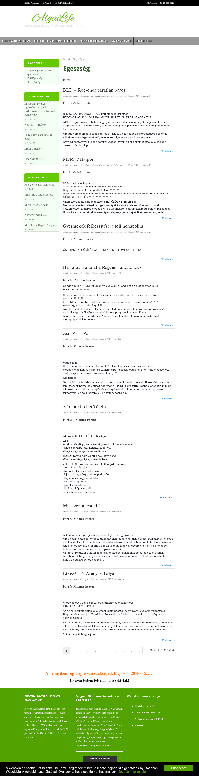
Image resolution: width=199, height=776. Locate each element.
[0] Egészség (34, 82)
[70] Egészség (34, 78)
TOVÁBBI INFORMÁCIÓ (99, 759)
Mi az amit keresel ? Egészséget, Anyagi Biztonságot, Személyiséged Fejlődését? (39, 109)
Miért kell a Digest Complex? (40, 225)
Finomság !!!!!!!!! (34, 158)
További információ (132, 771)
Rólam (47, 2)
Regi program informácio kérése (55, 41)
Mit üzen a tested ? (82, 505)
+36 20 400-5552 (167, 2)
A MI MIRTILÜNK (35, 124)
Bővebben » (167, 151)
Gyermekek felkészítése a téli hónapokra (103, 226)
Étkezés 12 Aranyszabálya (88, 573)
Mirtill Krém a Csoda (36, 205)
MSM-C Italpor (33, 148)
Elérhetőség (143, 41)
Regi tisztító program (16, 41)
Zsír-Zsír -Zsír (77, 333)
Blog (75, 59)
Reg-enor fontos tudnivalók (39, 184)
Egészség (83, 59)
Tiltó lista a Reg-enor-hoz (38, 194)
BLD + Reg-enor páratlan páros (38, 136)
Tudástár (67, 59)
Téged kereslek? (64, 2)
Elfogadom (178, 767)
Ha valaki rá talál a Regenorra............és (102, 267)
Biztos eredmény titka (94, 41)
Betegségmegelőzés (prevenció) (112, 95)
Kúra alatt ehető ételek (85, 406)
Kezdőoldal (31, 2)
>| (139, 651)
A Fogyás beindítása (35, 215)
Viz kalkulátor (121, 41)
